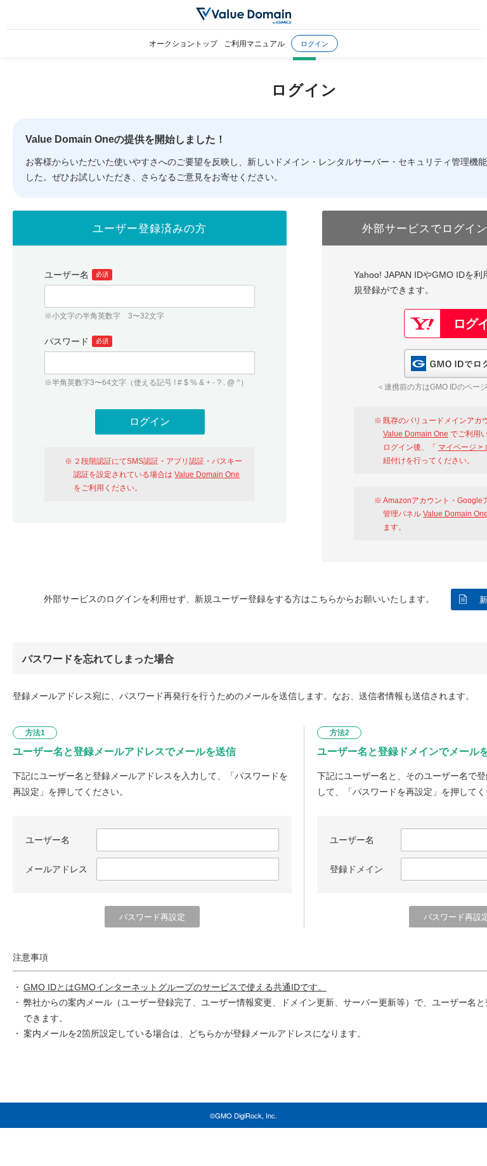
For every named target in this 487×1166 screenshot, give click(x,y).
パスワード (76, 341)
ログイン (314, 43)
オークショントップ (183, 42)
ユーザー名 (76, 275)
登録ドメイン (356, 869)
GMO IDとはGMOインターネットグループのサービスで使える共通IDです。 (175, 987)
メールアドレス (56, 869)
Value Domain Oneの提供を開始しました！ (125, 139)
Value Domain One (207, 474)
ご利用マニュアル (254, 42)
